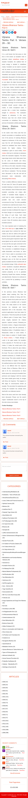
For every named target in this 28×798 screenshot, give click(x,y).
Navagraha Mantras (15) (9, 640)
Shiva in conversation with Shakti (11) (12, 629)
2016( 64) (5, 711)
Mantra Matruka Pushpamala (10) (11, 571)
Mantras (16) (5, 506)
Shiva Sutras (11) (7, 632)
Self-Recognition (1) (7, 583)
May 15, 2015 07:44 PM (13, 448)
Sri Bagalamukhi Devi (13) (9, 611)
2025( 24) (5, 684)
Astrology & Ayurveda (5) (9, 667)
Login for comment (14, 475)
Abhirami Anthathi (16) (8, 655)
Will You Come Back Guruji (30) (11, 594)
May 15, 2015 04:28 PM (13, 432)
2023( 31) (5, 690)
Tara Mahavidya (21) (8, 577)
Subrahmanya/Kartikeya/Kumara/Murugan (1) (14, 553)
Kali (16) (4, 605)
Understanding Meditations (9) (10, 491)
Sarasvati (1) (5, 562)
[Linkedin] (6, 3)
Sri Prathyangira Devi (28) (9, 521)
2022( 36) (5, 693)
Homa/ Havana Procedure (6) (10, 658)
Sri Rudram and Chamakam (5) (11, 635)
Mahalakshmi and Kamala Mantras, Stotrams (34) (12, 558)
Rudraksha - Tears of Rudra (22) (11, 494)
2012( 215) (5, 723)
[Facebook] (1, 3)
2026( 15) (5, 681)
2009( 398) (5, 732)
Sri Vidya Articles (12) (8, 549)
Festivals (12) (6, 597)
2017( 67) (5, 708)
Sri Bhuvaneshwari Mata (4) (10, 614)
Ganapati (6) (5, 529)
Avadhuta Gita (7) (7, 509)
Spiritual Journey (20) (8, 503)
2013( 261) (5, 720)
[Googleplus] (8, 3)
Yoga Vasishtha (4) (7, 589)
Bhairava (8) (5, 526)
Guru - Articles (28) (7, 586)
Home (2, 16)
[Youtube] (5, 3)
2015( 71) (5, 714)
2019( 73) (5, 702)
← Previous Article (7, 22)
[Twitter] (3, 3)
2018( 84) (5, 705)
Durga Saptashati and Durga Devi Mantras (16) (14, 602)
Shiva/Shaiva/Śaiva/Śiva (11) (10, 497)
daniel (9, 430)
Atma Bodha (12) (7, 515)
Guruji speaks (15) (7, 591)
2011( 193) (5, 726)
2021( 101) (5, 696)
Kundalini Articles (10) (8, 565)
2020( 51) (5, 699)
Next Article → (21, 22)
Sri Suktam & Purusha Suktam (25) (12, 543)
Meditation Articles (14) (8, 646)
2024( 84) (5, 687)
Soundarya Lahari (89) (8, 608)
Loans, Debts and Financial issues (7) (12, 500)
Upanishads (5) (6, 643)
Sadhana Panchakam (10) (9, 518)
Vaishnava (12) (6, 580)
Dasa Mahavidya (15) (8, 620)
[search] (26, 5)
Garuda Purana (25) (7, 540)
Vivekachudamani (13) (8, 617)
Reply (6, 441)
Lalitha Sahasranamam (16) (10, 532)
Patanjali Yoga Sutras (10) (9, 512)
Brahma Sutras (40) (7, 623)
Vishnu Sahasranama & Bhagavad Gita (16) (13, 536)
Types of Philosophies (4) (9, 652)
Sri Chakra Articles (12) (8, 546)
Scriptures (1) (6, 637)
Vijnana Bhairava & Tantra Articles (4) (12, 649)
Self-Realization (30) (8, 574)
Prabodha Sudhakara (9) (9, 661)
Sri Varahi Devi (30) (7, 524)
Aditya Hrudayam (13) (8, 626)
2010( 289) (5, 729)
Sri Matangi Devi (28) (8, 568)
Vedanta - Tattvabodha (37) (9, 664)
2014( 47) (5, 717)
